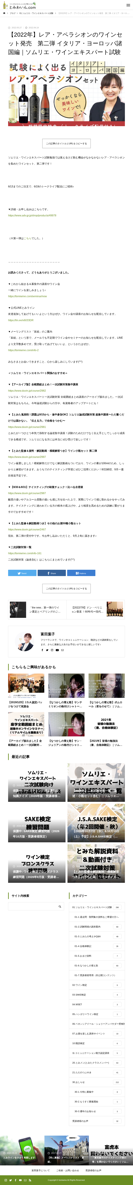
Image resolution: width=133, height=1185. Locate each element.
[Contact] (62, 650)
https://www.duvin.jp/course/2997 (27, 457)
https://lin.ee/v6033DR (21, 320)
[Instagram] (52, 650)
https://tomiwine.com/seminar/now (27, 296)
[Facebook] (42, 650)
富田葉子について (41, 1170)
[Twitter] (47, 650)
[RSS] (30, 1180)
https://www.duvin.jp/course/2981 (27, 427)
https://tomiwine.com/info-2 (23, 350)
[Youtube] (57, 650)
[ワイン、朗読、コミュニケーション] (19, 5)
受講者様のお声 (93, 1170)
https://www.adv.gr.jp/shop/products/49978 (32, 215)
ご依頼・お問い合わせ (67, 1170)
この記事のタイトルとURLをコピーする (66, 143)
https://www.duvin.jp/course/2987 (27, 493)
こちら (27, 238)
